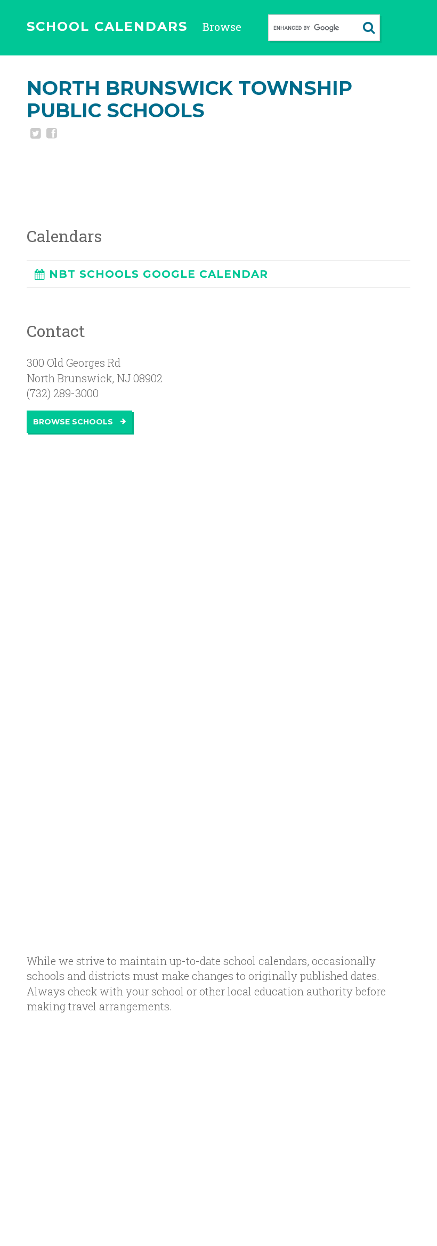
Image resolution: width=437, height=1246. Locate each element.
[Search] (369, 28)
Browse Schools (74, 422)
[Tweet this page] (35, 135)
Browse (222, 27)
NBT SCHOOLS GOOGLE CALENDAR (158, 274)
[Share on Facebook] (51, 135)
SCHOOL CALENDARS (107, 26)
